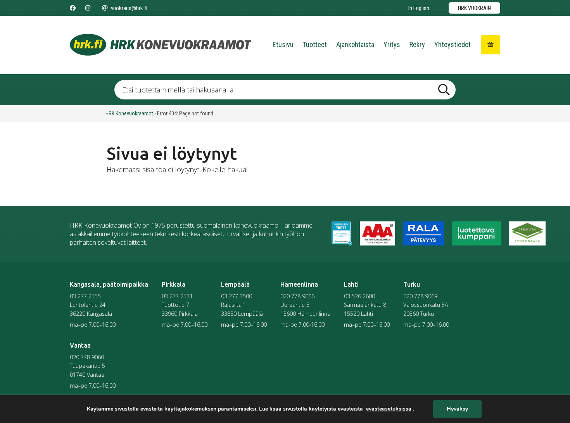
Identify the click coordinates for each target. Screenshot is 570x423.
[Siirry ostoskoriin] (490, 44)
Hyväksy (457, 409)
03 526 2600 (359, 296)
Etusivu (283, 44)
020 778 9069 (420, 296)
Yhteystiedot (452, 44)
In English (418, 8)
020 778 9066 (297, 296)
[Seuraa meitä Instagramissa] (87, 8)
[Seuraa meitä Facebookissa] (73, 8)
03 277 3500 (236, 296)
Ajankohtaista (355, 44)
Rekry (417, 44)
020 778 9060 (87, 357)
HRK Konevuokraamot (129, 113)
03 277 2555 (85, 296)
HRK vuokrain (474, 8)
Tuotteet (315, 44)
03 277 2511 (177, 296)
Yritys (391, 44)
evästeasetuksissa (388, 409)
